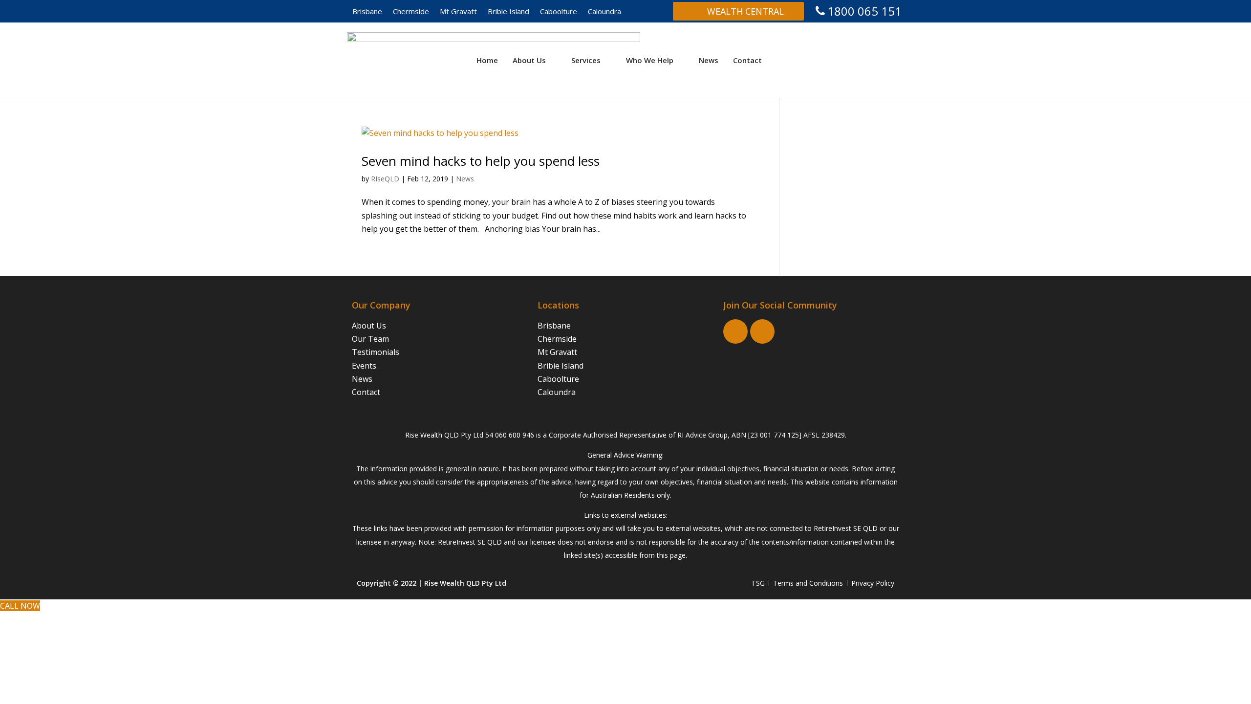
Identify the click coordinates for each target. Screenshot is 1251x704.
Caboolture (558, 11)
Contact (747, 60)
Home (487, 60)
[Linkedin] (762, 331)
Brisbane (367, 11)
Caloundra (604, 11)
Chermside (411, 11)
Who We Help (649, 60)
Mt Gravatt (458, 11)
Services (586, 60)
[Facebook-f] (735, 331)
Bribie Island (508, 11)
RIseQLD (385, 178)
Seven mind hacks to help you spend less (481, 161)
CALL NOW (20, 605)
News (708, 60)
